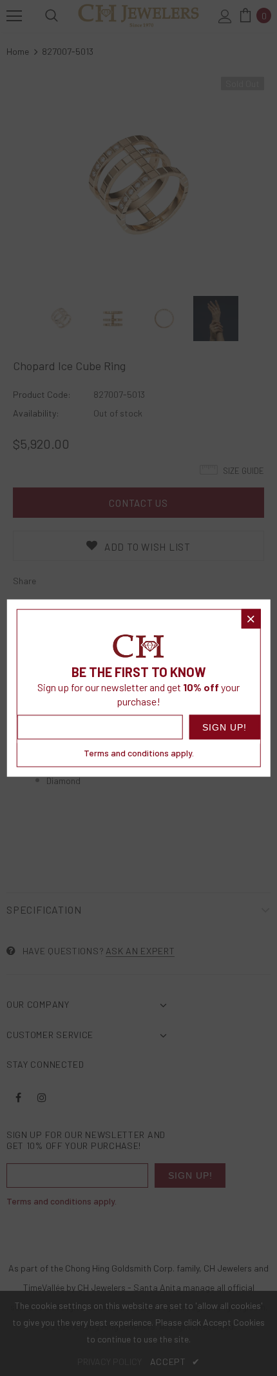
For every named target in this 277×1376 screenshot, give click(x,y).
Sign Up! (224, 727)
